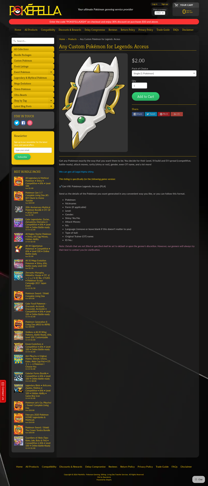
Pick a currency (159, 10)
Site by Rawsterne (104, 477)
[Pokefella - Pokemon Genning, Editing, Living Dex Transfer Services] (35, 9)
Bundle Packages (22, 55)
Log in (154, 4)
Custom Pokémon (23, 60)
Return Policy (128, 29)
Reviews (113, 29)
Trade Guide (163, 29)
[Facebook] (23, 123)
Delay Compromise (95, 29)
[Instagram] (30, 123)
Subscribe (22, 157)
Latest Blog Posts (34, 107)
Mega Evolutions (22, 83)
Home (18, 29)
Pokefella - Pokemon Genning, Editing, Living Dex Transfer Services (103, 474)
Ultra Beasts (20, 95)
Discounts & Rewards (70, 29)
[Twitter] (16, 123)
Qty (134, 80)
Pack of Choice (140, 68)
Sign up (165, 4)
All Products (31, 29)
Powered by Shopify (104, 480)
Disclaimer (188, 29)
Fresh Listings (21, 66)
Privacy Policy (145, 29)
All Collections (21, 49)
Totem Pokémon (22, 89)
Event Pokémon (34, 72)
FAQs (176, 29)
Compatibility (48, 29)
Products (72, 39)
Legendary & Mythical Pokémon (30, 77)
